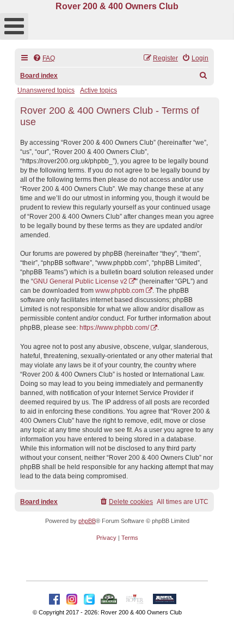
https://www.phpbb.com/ (114, 327)
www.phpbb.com (119, 290)
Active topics (98, 90)
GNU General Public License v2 (80, 281)
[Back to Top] (215, 619)
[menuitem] (44, 58)
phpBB (87, 521)
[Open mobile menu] (14, 26)
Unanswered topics (46, 90)
